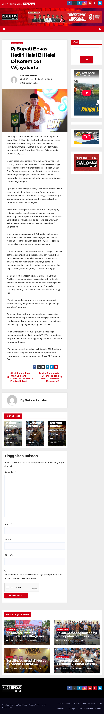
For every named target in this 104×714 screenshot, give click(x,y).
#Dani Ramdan (45, 79)
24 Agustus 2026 (17, 668)
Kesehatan (88, 709)
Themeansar (7, 707)
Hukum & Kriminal (79, 703)
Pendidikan (61, 709)
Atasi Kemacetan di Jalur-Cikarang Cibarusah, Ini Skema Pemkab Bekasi (21, 377)
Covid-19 (98, 709)
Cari (75, 42)
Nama (8, 524)
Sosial (79, 709)
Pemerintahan (17, 43)
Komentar (10, 472)
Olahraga (11, 629)
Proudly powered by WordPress (15, 705)
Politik (9, 657)
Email (7, 539)
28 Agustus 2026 (17, 641)
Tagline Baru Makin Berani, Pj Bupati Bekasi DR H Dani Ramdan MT (49, 377)
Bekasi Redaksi (30, 76)
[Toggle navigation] (51, 29)
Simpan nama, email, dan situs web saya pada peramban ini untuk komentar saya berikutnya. (33, 576)
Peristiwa (91, 703)
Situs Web (9, 555)
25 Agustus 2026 (67, 641)
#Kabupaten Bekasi (29, 83)
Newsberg (39, 705)
